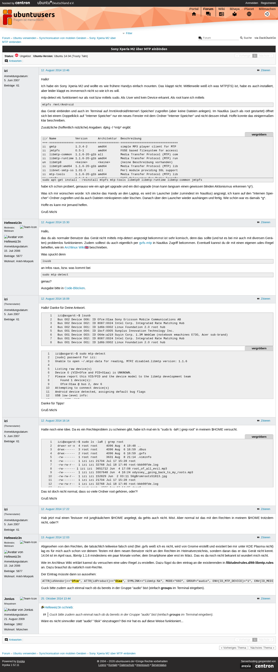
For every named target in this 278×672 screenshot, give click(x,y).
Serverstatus (159, 665)
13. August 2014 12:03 (55, 537)
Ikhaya (235, 9)
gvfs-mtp (145, 243)
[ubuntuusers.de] (29, 18)
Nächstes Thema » (262, 648)
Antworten (15, 61)
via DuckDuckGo (265, 38)
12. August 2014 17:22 (55, 509)
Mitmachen (267, 9)
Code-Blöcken (75, 288)
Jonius (9, 599)
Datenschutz (126, 665)
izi (6, 71)
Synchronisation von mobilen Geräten (62, 38)
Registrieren (268, 3)
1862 (19, 624)
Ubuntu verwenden (24, 38)
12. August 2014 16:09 (55, 299)
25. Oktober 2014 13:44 (56, 598)
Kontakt (112, 665)
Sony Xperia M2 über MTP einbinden (112, 653)
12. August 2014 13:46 (55, 70)
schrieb (67, 608)
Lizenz (102, 665)
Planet (249, 9)
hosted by (8, 3)
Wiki (221, 9)
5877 (19, 256)
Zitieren (265, 70)
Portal (194, 9)
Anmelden (251, 3)
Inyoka (21, 661)
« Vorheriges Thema (233, 648)
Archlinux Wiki (75, 248)
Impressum (142, 665)
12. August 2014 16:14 (55, 420)
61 (17, 85)
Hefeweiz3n (13, 223)
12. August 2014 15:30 (55, 222)
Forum (208, 9)
